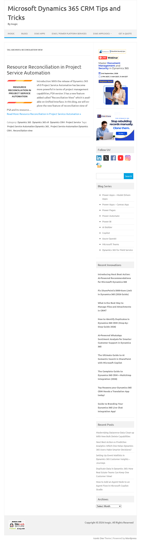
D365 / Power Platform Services (69, 33)
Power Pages (109, 210)
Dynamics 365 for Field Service (117, 249)
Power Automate (111, 215)
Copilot (106, 232)
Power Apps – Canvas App (115, 204)
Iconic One (98, 538)
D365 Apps (39, 33)
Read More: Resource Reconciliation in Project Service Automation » (44, 113)
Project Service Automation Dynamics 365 (28, 126)
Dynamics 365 (24, 122)
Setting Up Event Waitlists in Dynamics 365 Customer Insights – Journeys (113, 459)
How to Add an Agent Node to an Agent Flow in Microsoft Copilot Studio (113, 485)
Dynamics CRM (57, 122)
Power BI (106, 221)
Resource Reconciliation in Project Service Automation (44, 70)
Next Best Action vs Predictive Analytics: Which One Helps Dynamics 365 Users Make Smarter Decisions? (114, 445)
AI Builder (107, 227)
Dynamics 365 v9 (40, 122)
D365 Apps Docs (101, 33)
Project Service (73, 122)
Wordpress (131, 538)
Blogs (24, 33)
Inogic (11, 33)
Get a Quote (125, 33)
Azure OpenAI (109, 238)
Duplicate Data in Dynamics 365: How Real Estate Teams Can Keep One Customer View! (114, 472)
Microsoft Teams (110, 244)
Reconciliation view (22, 130)
